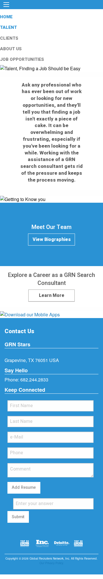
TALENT (8, 27)
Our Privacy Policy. (51, 563)
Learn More (51, 295)
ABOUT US (11, 49)
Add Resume (24, 487)
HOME (6, 17)
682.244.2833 (34, 379)
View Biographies (52, 239)
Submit (18, 517)
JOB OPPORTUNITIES (22, 59)
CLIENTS (9, 38)
